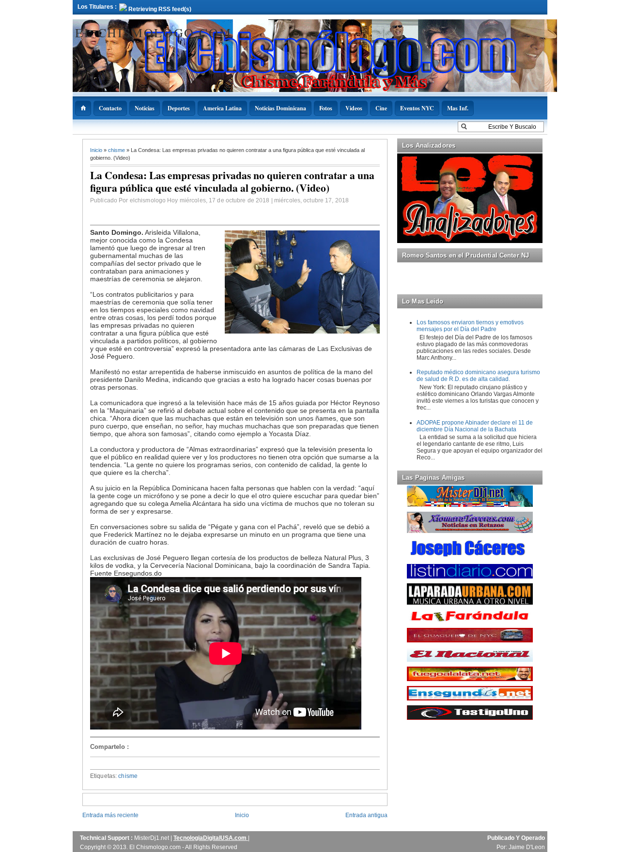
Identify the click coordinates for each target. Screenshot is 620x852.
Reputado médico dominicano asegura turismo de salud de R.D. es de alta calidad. (478, 375)
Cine (381, 108)
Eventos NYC (417, 108)
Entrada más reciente (110, 815)
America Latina (222, 108)
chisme (117, 150)
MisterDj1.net (152, 838)
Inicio (97, 150)
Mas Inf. (457, 108)
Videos (353, 108)
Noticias (145, 108)
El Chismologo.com (153, 32)
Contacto (110, 108)
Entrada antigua (366, 815)
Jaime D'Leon (527, 847)
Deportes (179, 108)
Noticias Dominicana (280, 108)
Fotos (325, 108)
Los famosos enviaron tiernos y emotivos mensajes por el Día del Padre (470, 326)
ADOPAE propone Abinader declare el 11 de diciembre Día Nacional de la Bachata (475, 426)
